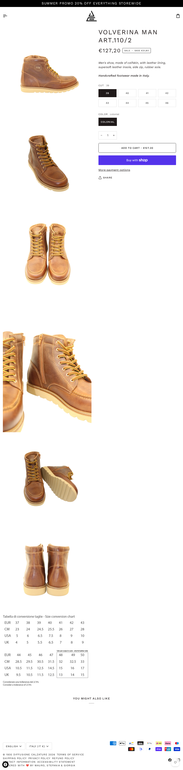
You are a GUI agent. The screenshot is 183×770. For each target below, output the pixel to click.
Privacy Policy (39, 758)
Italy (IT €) (37, 746)
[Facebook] (170, 760)
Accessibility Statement (56, 761)
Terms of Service (70, 754)
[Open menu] (8, 16)
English (12, 746)
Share (107, 177)
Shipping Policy (15, 758)
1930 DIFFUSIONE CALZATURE (27, 754)
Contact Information (19, 761)
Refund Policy (63, 758)
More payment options (114, 170)
